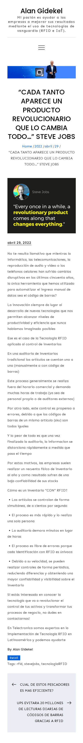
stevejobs (31, 664)
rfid (19, 664)
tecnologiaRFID (54, 664)
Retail (14, 658)
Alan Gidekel (41, 11)
